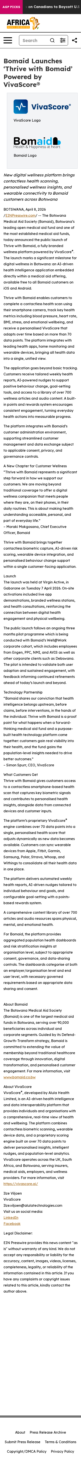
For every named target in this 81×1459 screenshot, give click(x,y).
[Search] (52, 40)
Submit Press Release (22, 1442)
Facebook (12, 1223)
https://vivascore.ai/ (20, 1184)
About (20, 1432)
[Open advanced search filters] (62, 40)
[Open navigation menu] (7, 40)
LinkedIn (10, 1217)
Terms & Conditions (60, 1442)
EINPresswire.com (20, 215)
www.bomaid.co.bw (19, 1077)
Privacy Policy (62, 1451)
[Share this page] (74, 40)
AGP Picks (11, 7)
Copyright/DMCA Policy (26, 1451)
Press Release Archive (48, 1432)
